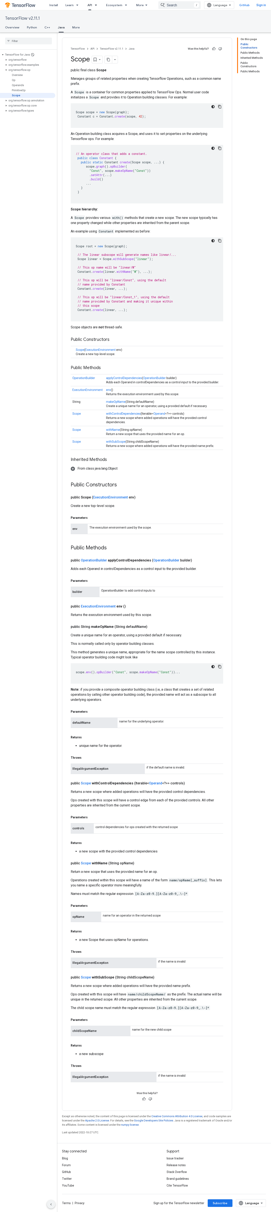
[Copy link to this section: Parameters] (92, 517)
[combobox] (179, 5)
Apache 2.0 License (97, 1120)
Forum (66, 1165)
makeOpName (116, 401)
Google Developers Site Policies (153, 1120)
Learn (69, 5)
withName (113, 429)
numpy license (130, 1124)
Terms (66, 1203)
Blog (65, 1158)
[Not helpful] (220, 49)
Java (61, 27)
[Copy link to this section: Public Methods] (105, 368)
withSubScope (116, 441)
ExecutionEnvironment (100, 349)
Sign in (261, 5)
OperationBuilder (83, 378)
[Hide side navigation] (51, 1204)
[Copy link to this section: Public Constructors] (113, 339)
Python (32, 27)
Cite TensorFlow (177, 1185)
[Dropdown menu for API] (97, 5)
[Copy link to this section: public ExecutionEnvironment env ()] (131, 606)
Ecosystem (114, 5)
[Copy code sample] (219, 106)
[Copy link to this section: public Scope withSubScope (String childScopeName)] (159, 977)
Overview (12, 27)
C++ (47, 27)
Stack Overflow (177, 1172)
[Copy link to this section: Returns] (86, 737)
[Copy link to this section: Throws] (86, 757)
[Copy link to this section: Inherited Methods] (111, 459)
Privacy (79, 1203)
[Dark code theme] (213, 106)
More (140, 5)
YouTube (68, 1185)
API (89, 5)
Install (53, 5)
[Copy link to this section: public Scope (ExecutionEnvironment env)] (140, 497)
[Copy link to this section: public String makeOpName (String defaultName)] (152, 626)
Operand (159, 413)
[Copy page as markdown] (108, 59)
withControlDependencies (123, 413)
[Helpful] (214, 49)
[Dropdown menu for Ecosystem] (127, 5)
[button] (27, 54)
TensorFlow (78, 48)
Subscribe (220, 1203)
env (108, 390)
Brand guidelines (178, 1178)
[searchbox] (28, 41)
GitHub (244, 5)
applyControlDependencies (124, 378)
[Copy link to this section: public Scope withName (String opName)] (139, 863)
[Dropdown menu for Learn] (78, 5)
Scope (80, 349)
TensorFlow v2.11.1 (22, 18)
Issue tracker (175, 1158)
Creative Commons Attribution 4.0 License (176, 1116)
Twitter (67, 1178)
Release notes (176, 1165)
